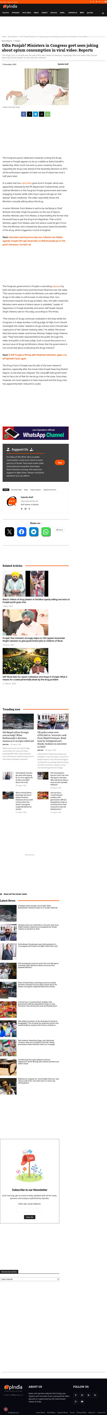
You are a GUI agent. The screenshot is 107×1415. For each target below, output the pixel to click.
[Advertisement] (16, 832)
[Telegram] (35, 114)
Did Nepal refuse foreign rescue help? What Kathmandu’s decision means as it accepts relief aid (18, 736)
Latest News (7, 900)
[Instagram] (93, 1)
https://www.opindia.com (29, 501)
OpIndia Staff (63, 64)
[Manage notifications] (6, 1409)
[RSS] (96, 1)
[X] (99, 1)
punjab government (49, 490)
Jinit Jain (6, 744)
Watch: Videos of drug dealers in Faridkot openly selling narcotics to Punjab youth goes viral (36, 601)
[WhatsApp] (102, 1)
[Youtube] (105, 1)
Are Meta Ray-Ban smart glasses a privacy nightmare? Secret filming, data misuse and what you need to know (38, 1061)
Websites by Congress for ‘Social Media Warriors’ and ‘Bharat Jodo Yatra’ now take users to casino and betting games (38, 1080)
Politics (17, 41)
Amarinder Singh (16, 490)
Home (4, 36)
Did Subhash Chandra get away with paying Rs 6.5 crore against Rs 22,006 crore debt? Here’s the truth (24, 777)
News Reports (13, 36)
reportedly (26, 183)
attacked (56, 286)
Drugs (26, 490)
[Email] (41, 114)
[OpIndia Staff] (11, 502)
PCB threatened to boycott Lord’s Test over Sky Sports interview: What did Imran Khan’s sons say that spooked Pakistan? (59, 778)
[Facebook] (90, 1)
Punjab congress (35, 490)
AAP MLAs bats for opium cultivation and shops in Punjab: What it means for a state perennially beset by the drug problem (35, 678)
